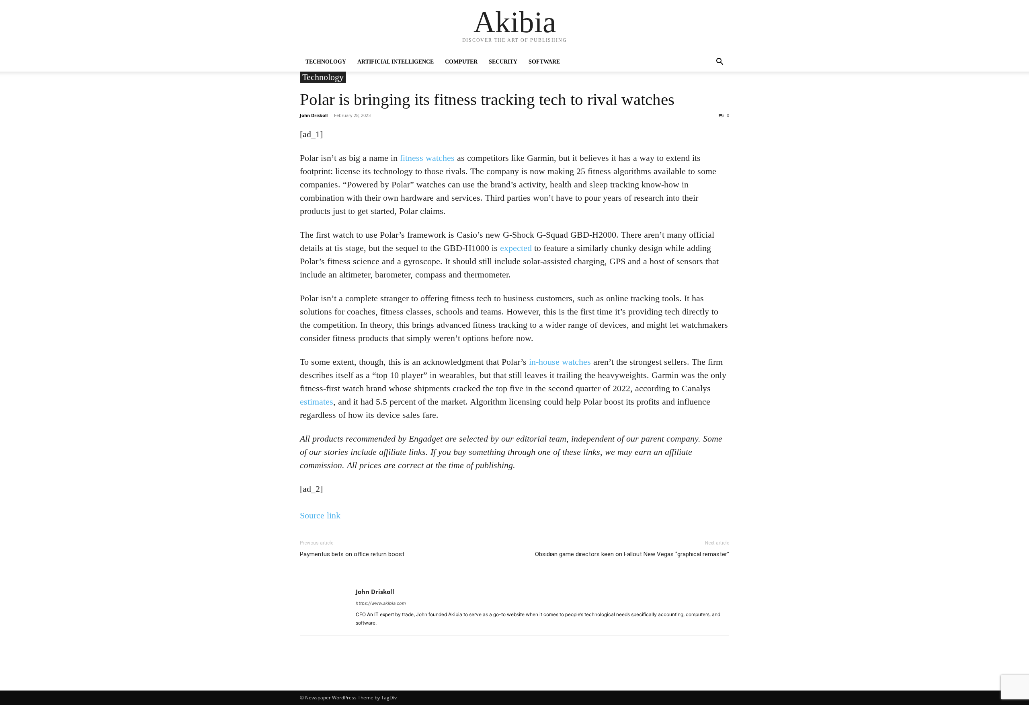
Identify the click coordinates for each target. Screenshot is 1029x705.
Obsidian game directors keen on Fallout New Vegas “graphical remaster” (632, 554)
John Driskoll (314, 115)
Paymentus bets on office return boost (352, 554)
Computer (461, 62)
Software (544, 62)
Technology (325, 62)
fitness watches (427, 158)
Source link (320, 515)
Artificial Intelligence (395, 62)
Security (503, 62)
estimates (316, 402)
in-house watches (560, 362)
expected (516, 248)
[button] (719, 62)
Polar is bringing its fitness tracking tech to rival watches (487, 99)
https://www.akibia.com (381, 603)
